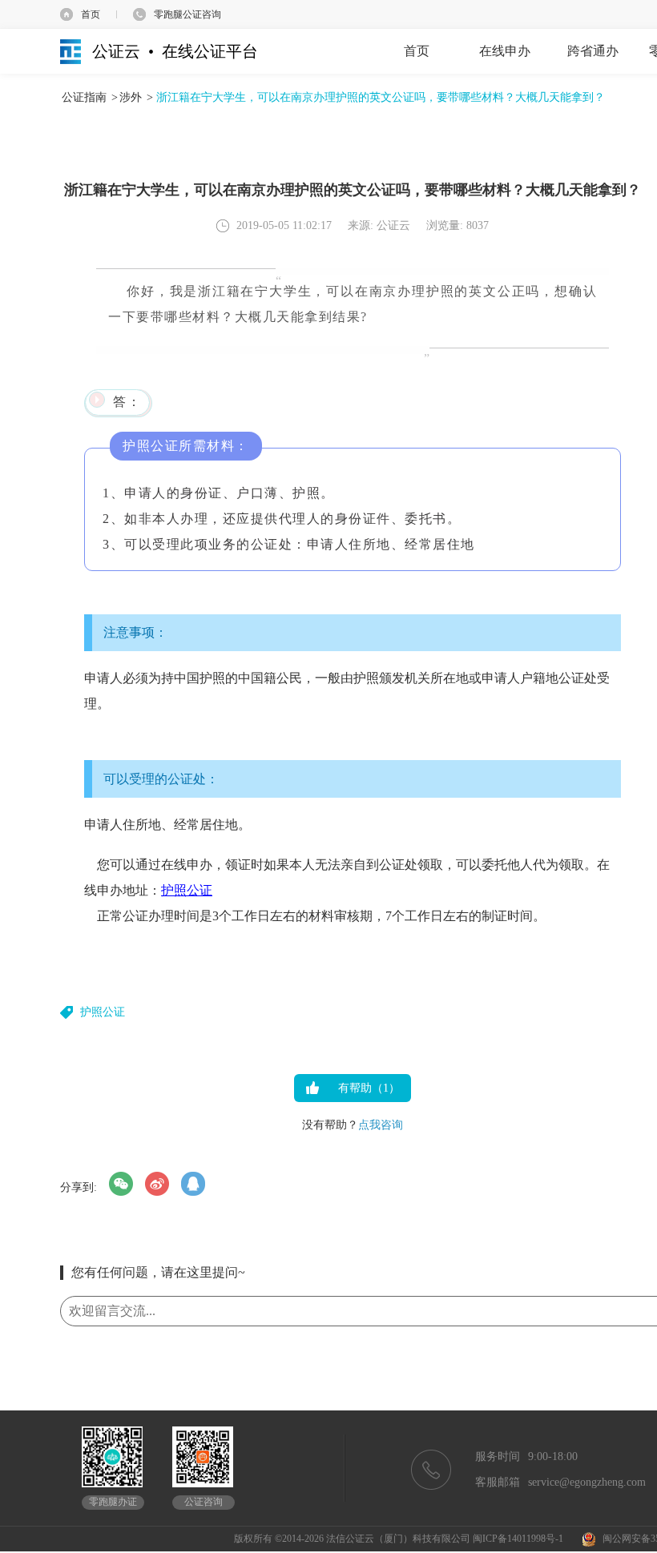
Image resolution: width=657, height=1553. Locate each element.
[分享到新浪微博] (157, 1184)
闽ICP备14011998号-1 (518, 1538)
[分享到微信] (121, 1184)
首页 (90, 14)
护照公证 (186, 890)
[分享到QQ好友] (193, 1184)
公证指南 (84, 97)
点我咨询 (380, 1125)
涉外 (130, 97)
